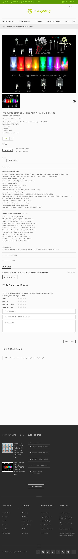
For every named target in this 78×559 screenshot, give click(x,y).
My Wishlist (25, 533)
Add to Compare (23, 151)
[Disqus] (39, 387)
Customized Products (46, 529)
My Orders (24, 517)
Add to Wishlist (24, 149)
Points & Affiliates (46, 525)
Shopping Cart (27, 2)
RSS (48, 552)
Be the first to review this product (11, 115)
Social (74, 552)
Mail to (68, 552)
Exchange (48, 521)
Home (6, 2)
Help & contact (45, 533)
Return (42, 521)
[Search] (74, 21)
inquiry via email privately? (36, 358)
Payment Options (45, 512)
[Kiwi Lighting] (39, 9)
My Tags (24, 529)
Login (38, 2)
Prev (20, 435)
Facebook (38, 552)
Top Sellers (5, 517)
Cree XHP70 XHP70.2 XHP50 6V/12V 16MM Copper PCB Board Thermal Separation (19, 449)
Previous (3, 101)
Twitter (43, 552)
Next (74, 101)
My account (25, 512)
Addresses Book (26, 525)
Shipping (43, 517)
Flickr (58, 552)
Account (15, 2)
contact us (56, 249)
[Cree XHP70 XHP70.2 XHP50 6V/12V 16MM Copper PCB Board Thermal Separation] (7, 448)
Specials (4, 521)
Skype (63, 552)
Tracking (49, 517)
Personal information (27, 521)
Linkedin (53, 552)
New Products (6, 512)
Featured (4, 525)
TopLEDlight (6, 533)
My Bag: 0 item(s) (69, 2)
